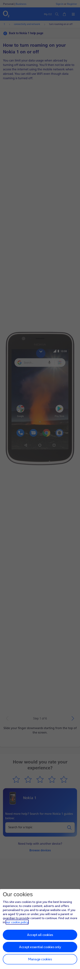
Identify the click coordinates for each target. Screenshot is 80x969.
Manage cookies (40, 959)
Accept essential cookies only (40, 947)
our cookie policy (17, 922)
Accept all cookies (40, 934)
